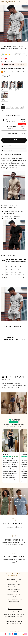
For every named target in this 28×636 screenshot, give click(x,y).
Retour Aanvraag (14, 601)
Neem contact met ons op (15, 608)
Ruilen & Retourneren (13, 586)
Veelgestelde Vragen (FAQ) (14, 579)
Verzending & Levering (14, 584)
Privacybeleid (14, 591)
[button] (14, 120)
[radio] (4, 86)
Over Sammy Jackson (14, 589)
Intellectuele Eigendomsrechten (14, 599)
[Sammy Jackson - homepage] (8, 2)
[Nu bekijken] (14, 501)
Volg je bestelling (14, 581)
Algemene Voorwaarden (13, 594)
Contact (14, 596)
